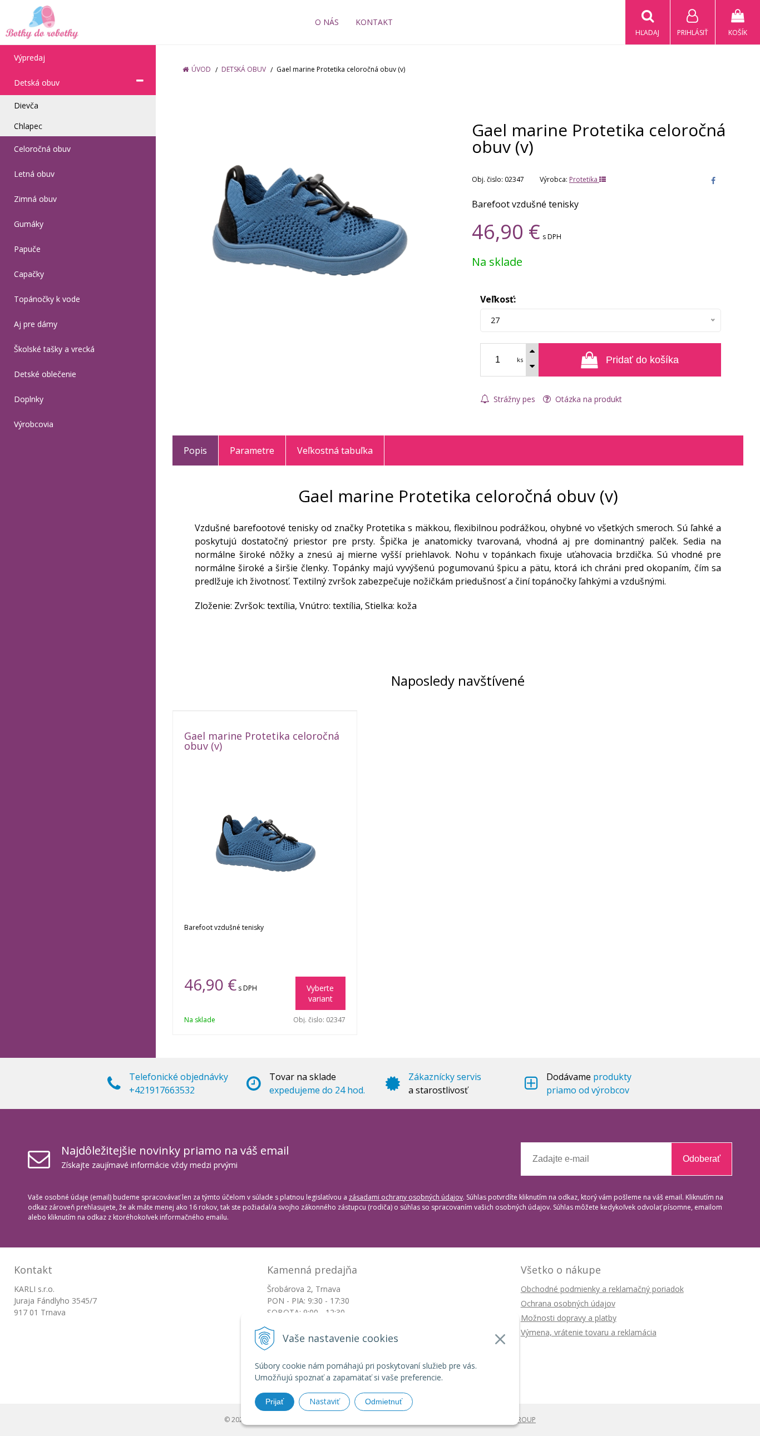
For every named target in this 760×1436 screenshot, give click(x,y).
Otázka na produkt (587, 399)
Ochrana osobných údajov (568, 1303)
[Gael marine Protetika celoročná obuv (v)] (308, 218)
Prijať (274, 1401)
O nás (327, 22)
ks (520, 359)
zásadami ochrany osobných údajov (406, 1197)
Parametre (252, 450)
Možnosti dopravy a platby (568, 1318)
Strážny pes (513, 399)
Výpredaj (29, 57)
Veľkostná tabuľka (335, 450)
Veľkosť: (498, 299)
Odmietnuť (383, 1401)
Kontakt (374, 22)
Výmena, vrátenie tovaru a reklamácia (589, 1332)
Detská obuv (243, 69)
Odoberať (701, 1158)
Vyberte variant (320, 993)
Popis (195, 450)
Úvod (201, 69)
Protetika (584, 179)
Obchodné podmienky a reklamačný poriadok (602, 1289)
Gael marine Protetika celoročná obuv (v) (261, 740)
